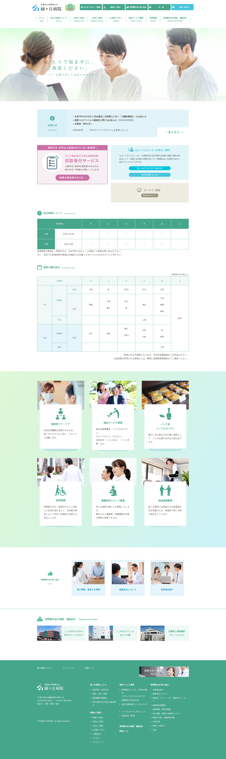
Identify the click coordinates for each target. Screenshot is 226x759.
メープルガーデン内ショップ (133, 712)
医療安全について (160, 694)
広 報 (161, 7)
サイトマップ (68, 668)
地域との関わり (159, 726)
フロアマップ (97, 742)
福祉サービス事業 (136, 19)
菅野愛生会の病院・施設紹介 (175, 19)
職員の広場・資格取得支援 (164, 717)
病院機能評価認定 (99, 698)
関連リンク (89, 668)
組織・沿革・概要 (99, 694)
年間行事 (156, 722)
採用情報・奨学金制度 (162, 709)
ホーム (41, 19)
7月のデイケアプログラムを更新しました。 (109, 130)
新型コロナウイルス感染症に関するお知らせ (95, 120)
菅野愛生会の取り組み (138, 7)
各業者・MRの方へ (84, 124)
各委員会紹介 (158, 690)
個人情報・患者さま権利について (166, 713)
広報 (154, 730)
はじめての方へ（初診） (92, 7)
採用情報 (153, 19)
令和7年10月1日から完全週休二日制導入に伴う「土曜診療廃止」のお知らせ (109, 116)
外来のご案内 (79, 19)
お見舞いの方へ (116, 19)
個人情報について (44, 668)
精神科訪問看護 (159, 705)
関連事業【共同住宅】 (131, 700)
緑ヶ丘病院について (59, 19)
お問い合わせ (184, 7)
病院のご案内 (115, 7)
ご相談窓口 (96, 734)
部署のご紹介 (97, 717)
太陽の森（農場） (129, 716)
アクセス (96, 738)
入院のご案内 (97, 19)
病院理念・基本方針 (100, 690)
